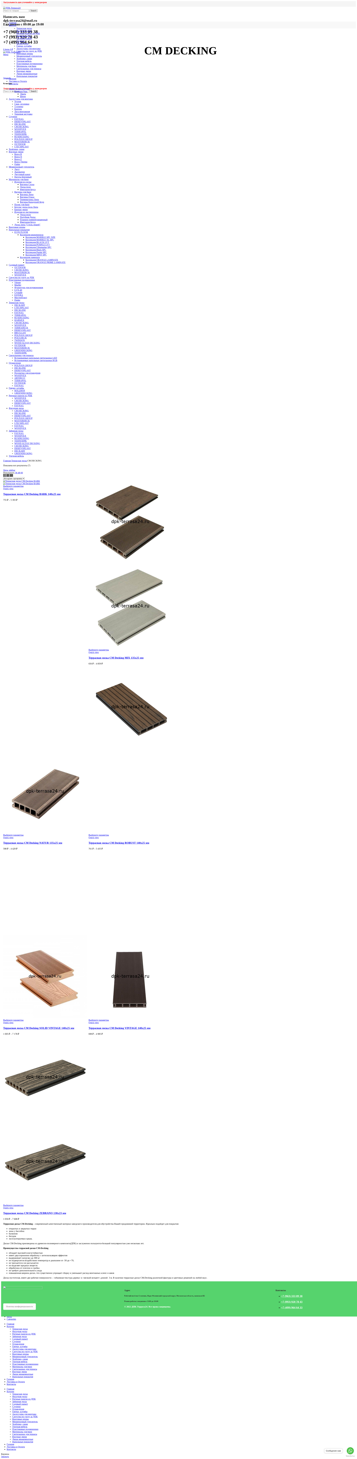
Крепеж (18, 109)
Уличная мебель (16, 456)
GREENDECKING (23, 350)
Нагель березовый (23, 177)
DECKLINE (20, 124)
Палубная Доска (27, 217)
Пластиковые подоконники (22, 280)
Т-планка (18, 106)
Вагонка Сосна (27, 184)
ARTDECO (19, 378)
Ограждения (15, 363)
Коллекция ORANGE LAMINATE (42, 260)
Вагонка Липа (26, 194)
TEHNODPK (20, 134)
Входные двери (16, 152)
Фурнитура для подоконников (28, 287)
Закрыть (7, 78)
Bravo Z (18, 159)
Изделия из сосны (22, 182)
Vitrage (17, 282)
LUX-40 (18, 290)
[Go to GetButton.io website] (350, 1456)
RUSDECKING (21, 136)
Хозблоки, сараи (16, 149)
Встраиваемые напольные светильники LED (35, 358)
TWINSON (19, 340)
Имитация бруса (28, 189)
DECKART (19, 305)
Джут (17, 169)
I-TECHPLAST (21, 147)
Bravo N (18, 157)
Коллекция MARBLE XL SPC (40, 240)
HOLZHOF (19, 390)
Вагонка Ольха (27, 197)
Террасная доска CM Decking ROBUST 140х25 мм (119, 842)
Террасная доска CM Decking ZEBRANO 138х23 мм (34, 1213)
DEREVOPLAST (22, 121)
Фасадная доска (16, 408)
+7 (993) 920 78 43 (291, 1301)
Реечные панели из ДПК (20, 395)
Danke (17, 300)
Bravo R (18, 154)
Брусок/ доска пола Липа (26, 207)
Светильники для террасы (21, 355)
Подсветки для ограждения (27, 373)
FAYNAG (19, 119)
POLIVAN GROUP (23, 139)
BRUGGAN (20, 333)
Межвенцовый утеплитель (21, 167)
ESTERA (18, 295)
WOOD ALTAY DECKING (27, 343)
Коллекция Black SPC (36, 250)
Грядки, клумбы (16, 388)
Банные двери (21, 209)
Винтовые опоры (17, 227)
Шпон (23, 96)
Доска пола (25, 187)
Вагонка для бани (22, 192)
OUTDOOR (20, 144)
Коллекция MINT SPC (36, 255)
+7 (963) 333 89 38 (291, 1296)
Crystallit (18, 292)
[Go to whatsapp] (350, 1450)
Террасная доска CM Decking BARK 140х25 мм (32, 494)
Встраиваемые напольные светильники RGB (35, 360)
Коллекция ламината (30, 257)
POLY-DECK (20, 338)
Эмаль (23, 94)
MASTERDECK (22, 142)
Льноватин (19, 172)
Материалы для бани (19, 179)
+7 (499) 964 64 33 (291, 1307)
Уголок (17, 101)
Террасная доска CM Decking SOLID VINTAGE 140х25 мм (38, 1028)
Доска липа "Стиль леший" (27, 224)
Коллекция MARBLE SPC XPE (40, 237)
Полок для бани (21, 204)
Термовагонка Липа (29, 199)
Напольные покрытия (26, 76)
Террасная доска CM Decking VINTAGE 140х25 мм (119, 1028)
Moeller (17, 285)
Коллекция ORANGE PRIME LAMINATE (46, 262)
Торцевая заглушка (23, 114)
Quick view (8, 488)
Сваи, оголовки (21, 104)
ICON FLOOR (21, 232)
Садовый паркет (16, 265)
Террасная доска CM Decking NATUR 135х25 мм (32, 842)
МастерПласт (20, 297)
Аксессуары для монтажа (21, 99)
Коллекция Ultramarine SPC (38, 247)
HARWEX (19, 320)
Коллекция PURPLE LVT (38, 245)
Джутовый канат (22, 174)
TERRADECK (21, 328)
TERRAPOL (20, 131)
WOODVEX (20, 129)
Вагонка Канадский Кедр (32, 202)
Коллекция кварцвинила (31, 235)
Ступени (13, 116)
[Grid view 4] (8, 476)
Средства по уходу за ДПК (21, 277)
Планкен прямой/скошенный (34, 219)
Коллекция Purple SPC (36, 252)
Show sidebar (9, 470)
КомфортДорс (21, 91)
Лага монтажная (22, 111)
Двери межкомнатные (26, 73)
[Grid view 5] (11, 476)
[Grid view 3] (4, 476)
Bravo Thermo (20, 162)
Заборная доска (16, 431)
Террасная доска (16, 302)
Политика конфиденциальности (19, 1307)
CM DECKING (21, 126)
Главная (7, 461)
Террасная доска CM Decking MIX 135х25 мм (116, 657)
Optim (17, 164)
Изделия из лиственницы (26, 212)
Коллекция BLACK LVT (37, 242)
